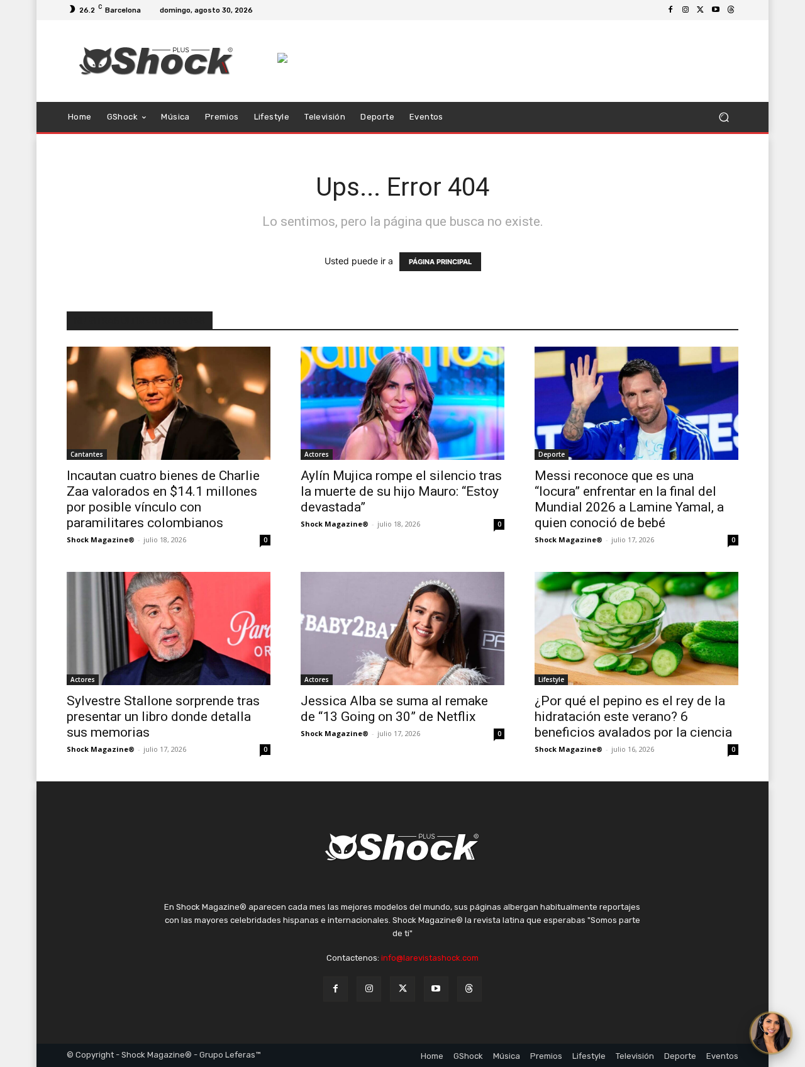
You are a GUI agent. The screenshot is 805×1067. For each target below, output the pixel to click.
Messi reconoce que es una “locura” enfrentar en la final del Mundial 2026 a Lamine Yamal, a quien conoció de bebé (629, 499)
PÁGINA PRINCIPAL (440, 261)
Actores (316, 454)
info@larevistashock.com (430, 958)
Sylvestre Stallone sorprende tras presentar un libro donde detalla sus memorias (163, 716)
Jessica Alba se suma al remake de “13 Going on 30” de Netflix (394, 708)
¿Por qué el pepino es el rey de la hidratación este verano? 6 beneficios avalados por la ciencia (633, 716)
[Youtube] (715, 10)
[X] (700, 10)
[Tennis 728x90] (507, 58)
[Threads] (730, 10)
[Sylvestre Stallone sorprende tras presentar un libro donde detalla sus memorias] (168, 628)
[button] (723, 117)
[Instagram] (685, 10)
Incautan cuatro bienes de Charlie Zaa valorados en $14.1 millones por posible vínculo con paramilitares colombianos (163, 499)
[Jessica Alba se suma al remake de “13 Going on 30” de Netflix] (402, 628)
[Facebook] (670, 10)
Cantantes (86, 454)
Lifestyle (551, 679)
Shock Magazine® (101, 539)
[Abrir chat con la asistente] (771, 1033)
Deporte (551, 454)
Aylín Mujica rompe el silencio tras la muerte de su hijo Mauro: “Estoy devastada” (401, 491)
